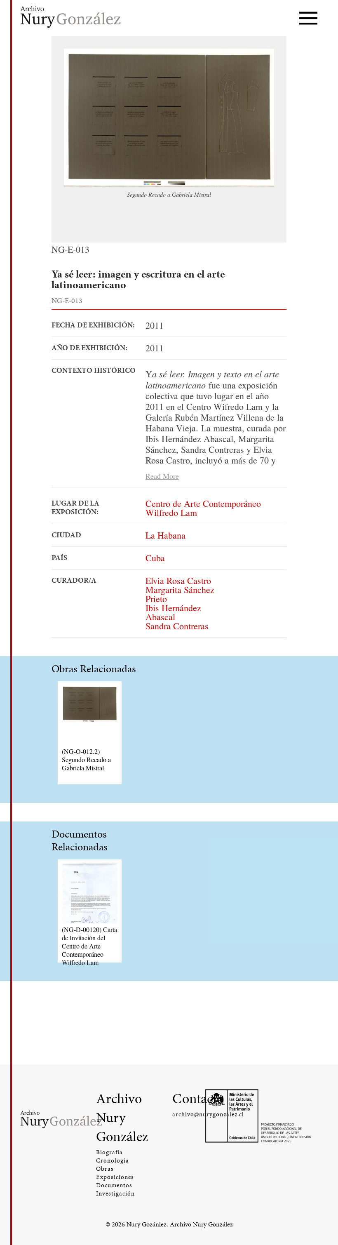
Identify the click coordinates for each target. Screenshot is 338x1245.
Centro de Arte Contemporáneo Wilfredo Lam (203, 507)
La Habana (165, 535)
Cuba (155, 558)
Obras (105, 1169)
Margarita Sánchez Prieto (180, 594)
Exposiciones (115, 1177)
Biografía (109, 1152)
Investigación (115, 1193)
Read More (162, 475)
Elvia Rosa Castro (178, 580)
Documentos (114, 1185)
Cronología (112, 1160)
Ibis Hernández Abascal (173, 612)
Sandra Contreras (177, 626)
